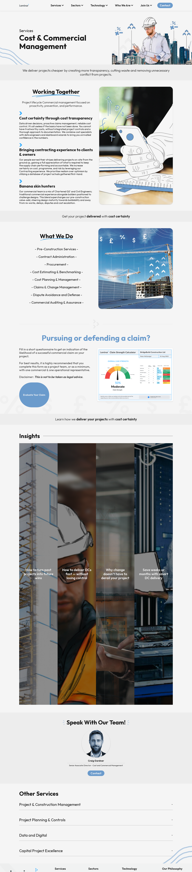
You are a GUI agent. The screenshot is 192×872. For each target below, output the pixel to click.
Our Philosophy (172, 868)
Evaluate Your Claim (34, 394)
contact (96, 773)
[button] (57, 5)
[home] (24, 4)
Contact (165, 5)
